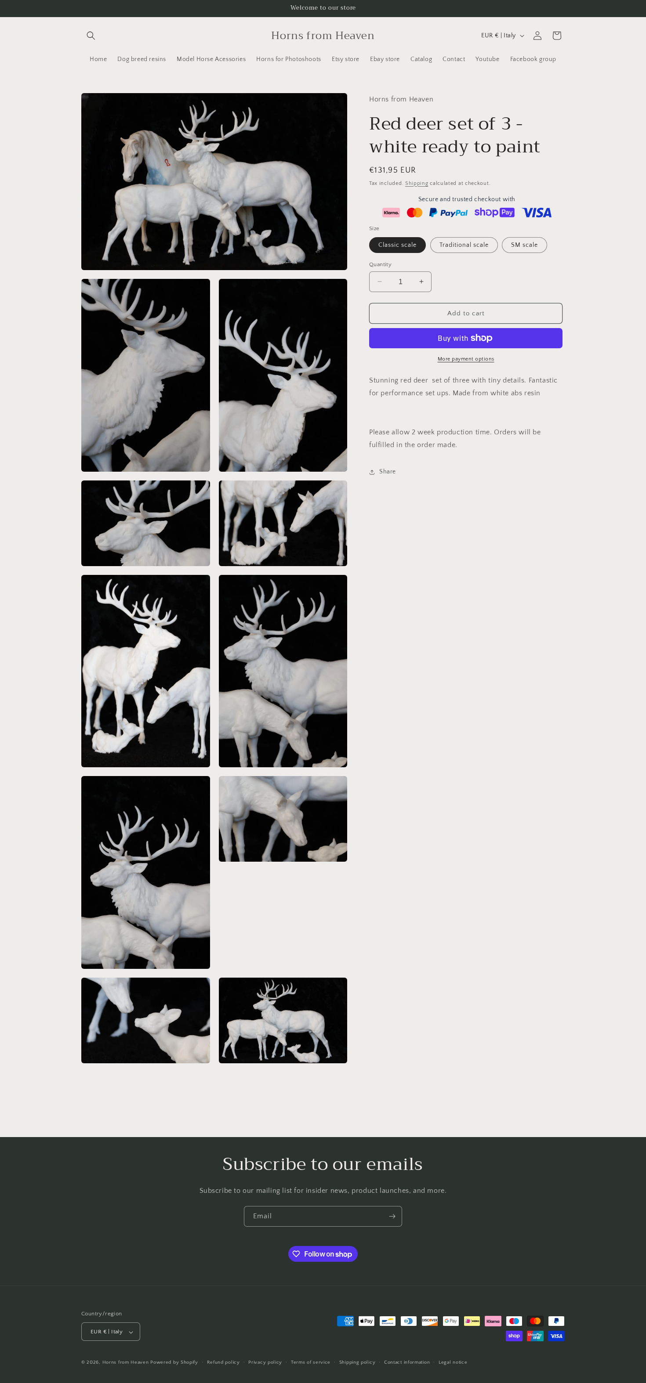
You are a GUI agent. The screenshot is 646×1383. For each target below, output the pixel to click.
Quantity (380, 264)
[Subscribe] (392, 1216)
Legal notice (453, 1362)
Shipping (416, 183)
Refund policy (223, 1362)
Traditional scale (464, 244)
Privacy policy (265, 1362)
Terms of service (310, 1362)
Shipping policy (357, 1362)
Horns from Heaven (125, 1362)
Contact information (407, 1362)
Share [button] (387, 471)
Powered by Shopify (174, 1362)
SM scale (524, 244)
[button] (91, 35)
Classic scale (397, 244)
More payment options (466, 359)
